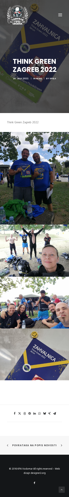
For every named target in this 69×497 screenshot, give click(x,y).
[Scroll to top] (62, 489)
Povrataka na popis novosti (34, 445)
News (39, 78)
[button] (14, 413)
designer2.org (38, 473)
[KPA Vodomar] (17, 15)
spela (53, 78)
